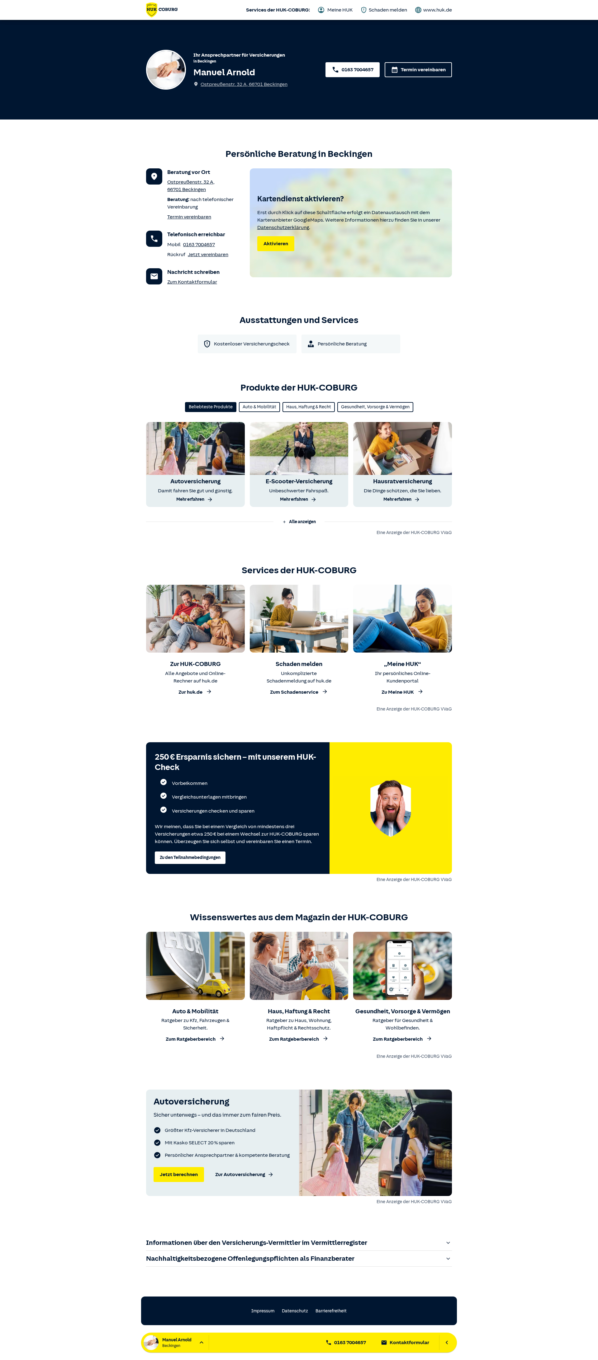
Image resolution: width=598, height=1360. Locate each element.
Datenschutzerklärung (283, 227)
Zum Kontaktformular (192, 282)
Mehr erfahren (190, 499)
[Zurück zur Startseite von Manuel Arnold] (162, 9)
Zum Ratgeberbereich (191, 1039)
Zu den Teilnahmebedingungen (190, 857)
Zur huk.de (190, 692)
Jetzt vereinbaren (208, 254)
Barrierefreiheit (331, 1311)
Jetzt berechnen (179, 1174)
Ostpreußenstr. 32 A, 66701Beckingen (244, 84)
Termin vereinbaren (423, 70)
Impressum (262, 1311)
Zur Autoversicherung (240, 1174)
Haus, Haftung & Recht (308, 407)
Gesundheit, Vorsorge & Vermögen (375, 407)
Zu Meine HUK (398, 692)
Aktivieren (275, 243)
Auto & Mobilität (259, 407)
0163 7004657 (357, 70)
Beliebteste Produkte (211, 407)
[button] (299, 522)
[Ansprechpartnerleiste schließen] (446, 1342)
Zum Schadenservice (294, 692)
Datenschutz (295, 1311)
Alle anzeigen (302, 521)
